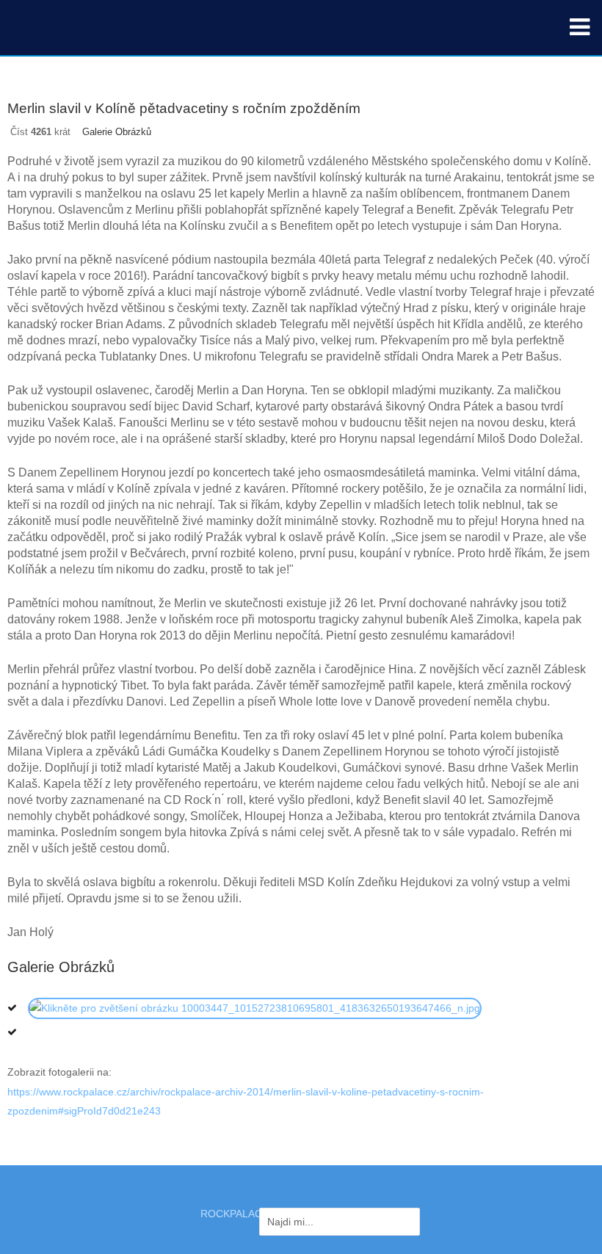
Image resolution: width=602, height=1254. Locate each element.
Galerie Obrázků (116, 131)
